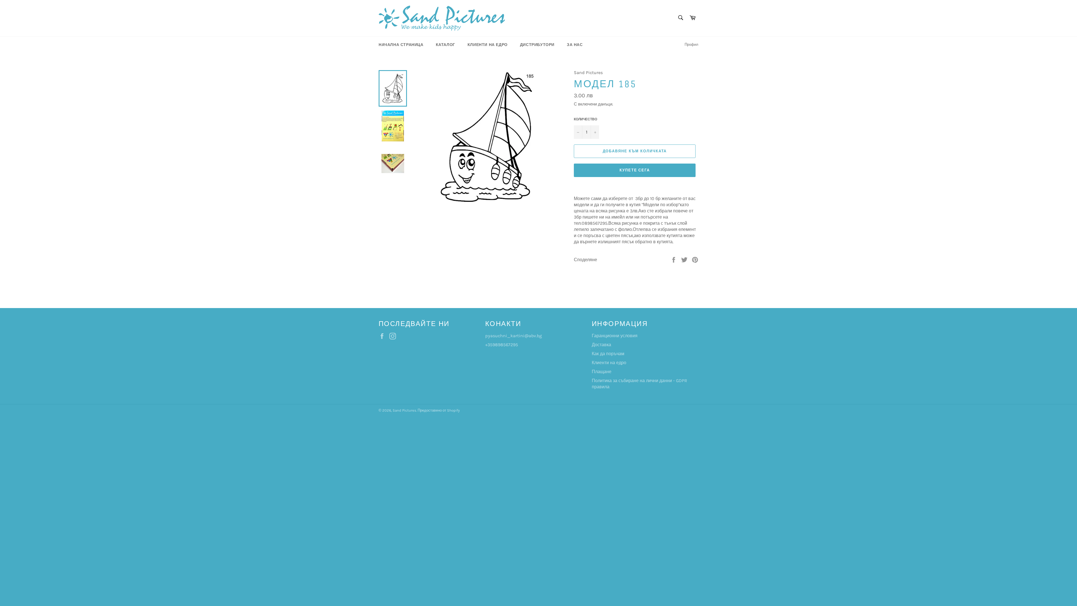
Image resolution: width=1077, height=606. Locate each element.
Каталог (445, 44)
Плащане (601, 371)
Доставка (601, 344)
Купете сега (635, 170)
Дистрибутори (537, 44)
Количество (585, 119)
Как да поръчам (608, 353)
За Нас (575, 44)
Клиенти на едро (488, 44)
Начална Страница (401, 44)
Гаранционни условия (615, 335)
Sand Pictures (404, 410)
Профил (691, 44)
